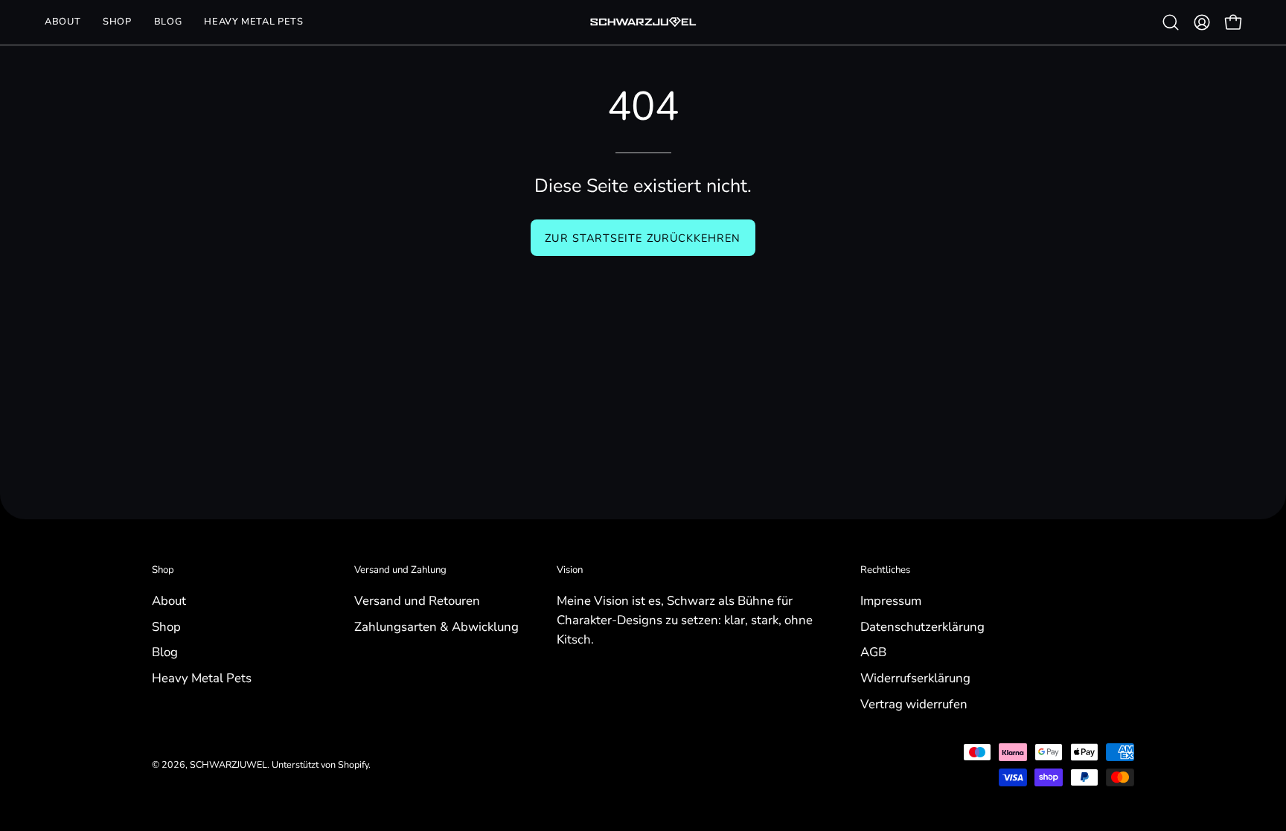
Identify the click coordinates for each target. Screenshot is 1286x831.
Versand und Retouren (417, 600)
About (169, 600)
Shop (163, 570)
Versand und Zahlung (400, 570)
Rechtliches (885, 570)
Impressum (890, 600)
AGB (873, 652)
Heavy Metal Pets (202, 677)
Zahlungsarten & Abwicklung (436, 626)
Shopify (353, 764)
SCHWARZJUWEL (228, 764)
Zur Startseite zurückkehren (642, 238)
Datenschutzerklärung (922, 626)
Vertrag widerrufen (913, 703)
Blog (165, 652)
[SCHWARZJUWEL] (643, 22)
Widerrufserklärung (915, 677)
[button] (117, 22)
